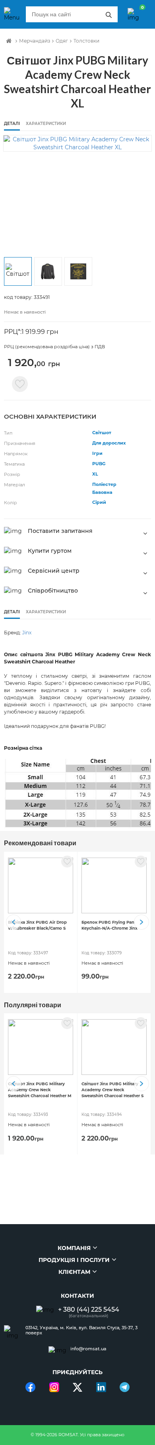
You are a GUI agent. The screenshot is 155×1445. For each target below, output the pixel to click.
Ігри (97, 453)
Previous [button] (13, 922)
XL (95, 474)
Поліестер (104, 484)
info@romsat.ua (88, 1348)
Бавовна (102, 492)
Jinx (26, 633)
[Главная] (9, 41)
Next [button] (141, 922)
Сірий (99, 502)
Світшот (101, 432)
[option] (77, 143)
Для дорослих (109, 443)
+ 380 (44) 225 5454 (88, 1309)
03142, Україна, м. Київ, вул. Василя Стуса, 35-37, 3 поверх (81, 1330)
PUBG (98, 463)
